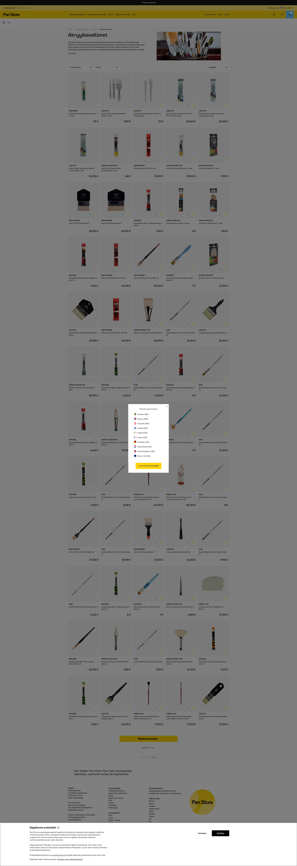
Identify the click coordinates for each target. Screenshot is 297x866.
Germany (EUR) (143, 442)
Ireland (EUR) (142, 433)
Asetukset (202, 833)
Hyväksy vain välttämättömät (70, 859)
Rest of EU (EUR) (143, 456)
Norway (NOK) (142, 419)
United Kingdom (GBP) (146, 451)
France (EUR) (142, 437)
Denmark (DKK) (143, 424)
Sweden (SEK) (142, 414)
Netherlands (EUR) (144, 447)
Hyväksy (220, 833)
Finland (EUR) (142, 428)
